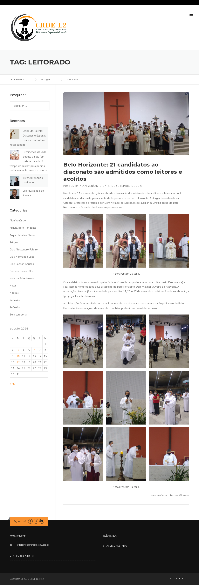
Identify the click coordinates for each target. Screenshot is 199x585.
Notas (13, 285)
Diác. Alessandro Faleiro (24, 249)
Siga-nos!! (19, 521)
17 (18, 362)
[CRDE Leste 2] (39, 27)
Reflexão (15, 300)
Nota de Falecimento (22, 278)
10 (18, 356)
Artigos (14, 242)
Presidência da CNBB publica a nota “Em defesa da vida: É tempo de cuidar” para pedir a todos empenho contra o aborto (28, 161)
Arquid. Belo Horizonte (23, 227)
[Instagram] (36, 521)
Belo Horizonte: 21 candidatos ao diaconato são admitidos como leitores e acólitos (122, 171)
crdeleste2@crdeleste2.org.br (33, 544)
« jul (12, 383)
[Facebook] (30, 521)
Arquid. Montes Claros (22, 235)
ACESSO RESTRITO (23, 556)
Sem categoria (18, 314)
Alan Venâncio (91, 186)
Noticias (14, 292)
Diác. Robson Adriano (22, 264)
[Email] (41, 521)
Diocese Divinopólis (21, 271)
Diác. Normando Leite (22, 256)
